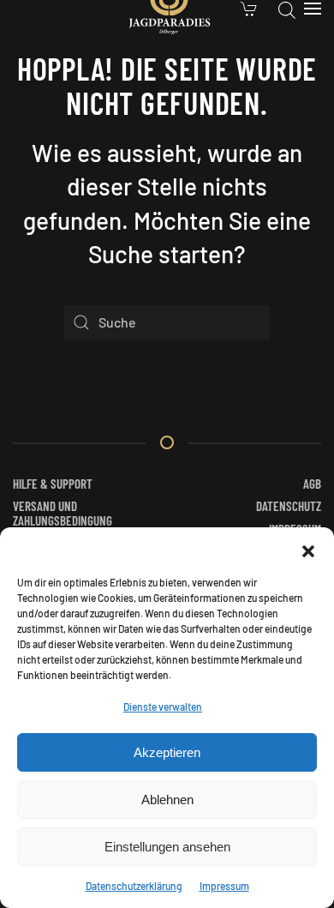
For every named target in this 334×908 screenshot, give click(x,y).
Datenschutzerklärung (134, 886)
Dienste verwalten (162, 707)
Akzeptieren (167, 752)
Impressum (224, 886)
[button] (308, 548)
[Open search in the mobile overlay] (286, 8)
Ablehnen (167, 799)
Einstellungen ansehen (167, 846)
